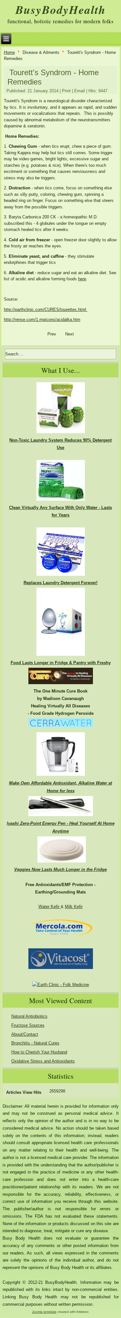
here (82, 278)
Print (66, 90)
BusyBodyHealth (60, 9)
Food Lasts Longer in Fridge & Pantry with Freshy (61, 662)
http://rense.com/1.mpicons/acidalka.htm (42, 319)
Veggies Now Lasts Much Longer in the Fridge (60, 869)
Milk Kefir (74, 906)
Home (9, 52)
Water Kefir (49, 906)
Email (79, 90)
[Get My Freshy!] (60, 655)
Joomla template (44, 1311)
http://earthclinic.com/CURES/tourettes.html (45, 309)
